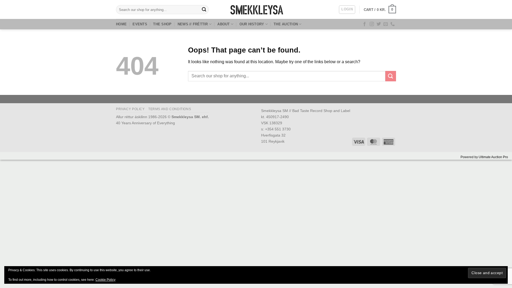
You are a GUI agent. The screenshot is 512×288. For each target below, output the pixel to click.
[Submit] (204, 9)
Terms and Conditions (169, 109)
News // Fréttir (193, 24)
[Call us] (392, 24)
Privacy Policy (130, 109)
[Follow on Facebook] (364, 24)
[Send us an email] (385, 24)
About (223, 24)
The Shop (162, 24)
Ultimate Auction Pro (493, 157)
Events (140, 24)
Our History (251, 24)
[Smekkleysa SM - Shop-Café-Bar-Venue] (256, 9)
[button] (347, 9)
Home (121, 24)
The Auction (286, 24)
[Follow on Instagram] (372, 24)
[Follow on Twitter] (379, 24)
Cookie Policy (105, 280)
